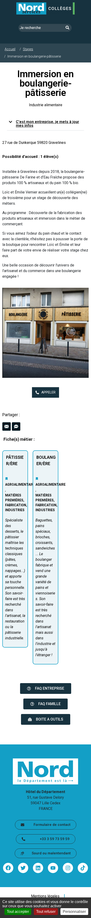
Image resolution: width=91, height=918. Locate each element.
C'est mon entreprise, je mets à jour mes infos (47, 124)
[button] (45, 124)
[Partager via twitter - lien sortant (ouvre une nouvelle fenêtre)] (23, 868)
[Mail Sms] (45, 426)
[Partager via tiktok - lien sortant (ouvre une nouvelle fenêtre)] (83, 868)
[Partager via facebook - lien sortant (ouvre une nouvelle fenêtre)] (8, 868)
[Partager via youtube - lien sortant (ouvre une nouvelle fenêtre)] (53, 868)
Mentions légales (45, 896)
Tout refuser (46, 912)
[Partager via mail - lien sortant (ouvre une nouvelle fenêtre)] (6, 426)
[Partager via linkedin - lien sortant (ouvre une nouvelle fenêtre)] (38, 868)
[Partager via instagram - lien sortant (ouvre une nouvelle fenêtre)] (68, 868)
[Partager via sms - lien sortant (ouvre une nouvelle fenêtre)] (16, 426)
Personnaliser (74, 912)
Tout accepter (18, 912)
